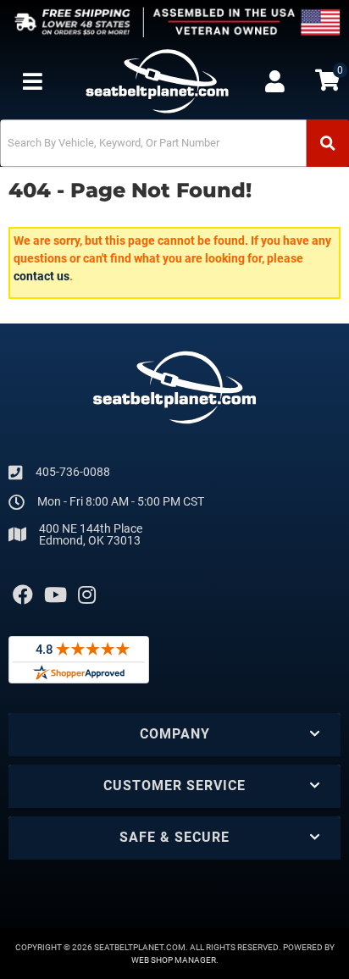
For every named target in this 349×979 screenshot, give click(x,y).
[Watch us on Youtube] (55, 595)
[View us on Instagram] (87, 595)
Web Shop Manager (173, 960)
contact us (41, 276)
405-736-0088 (73, 471)
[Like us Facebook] (23, 595)
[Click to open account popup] (275, 81)
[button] (174, 143)
